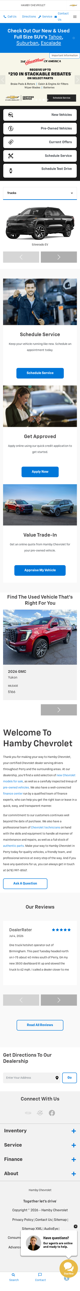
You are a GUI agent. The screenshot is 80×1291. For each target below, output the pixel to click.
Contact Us (43, 1220)
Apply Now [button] (40, 472)
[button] (33, 100)
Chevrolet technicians (45, 827)
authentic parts (13, 846)
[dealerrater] (40, 1112)
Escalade (51, 43)
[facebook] (51, 1112)
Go (69, 1078)
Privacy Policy (22, 1220)
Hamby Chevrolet (54, 1210)
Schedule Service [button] (40, 373)
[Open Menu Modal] (75, 17)
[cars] (28, 1112)
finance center (13, 793)
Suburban (27, 43)
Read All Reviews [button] (40, 1025)
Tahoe (55, 37)
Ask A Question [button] (25, 883)
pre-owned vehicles (16, 787)
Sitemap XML (32, 1229)
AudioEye (51, 1229)
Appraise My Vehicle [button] (40, 570)
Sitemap (60, 1220)
